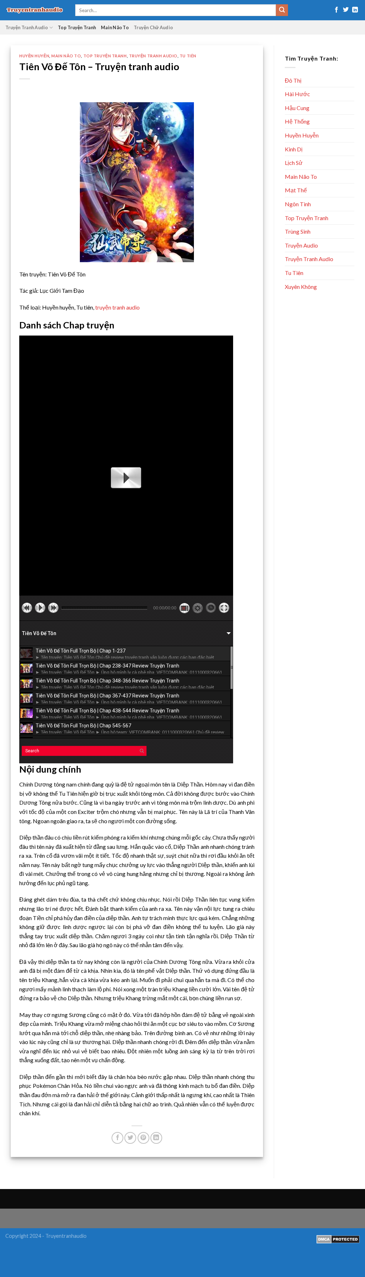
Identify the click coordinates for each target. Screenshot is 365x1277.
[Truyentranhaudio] (35, 10)
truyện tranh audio (117, 307)
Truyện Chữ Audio (153, 27)
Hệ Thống (297, 121)
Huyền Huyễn (34, 55)
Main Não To (115, 27)
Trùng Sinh (297, 231)
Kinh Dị (294, 149)
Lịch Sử (294, 162)
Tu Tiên (188, 55)
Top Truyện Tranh (77, 27)
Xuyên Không (301, 286)
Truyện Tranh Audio (26, 27)
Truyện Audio (301, 245)
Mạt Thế (296, 190)
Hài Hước (297, 93)
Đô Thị (293, 80)
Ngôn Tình (298, 204)
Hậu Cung (297, 107)
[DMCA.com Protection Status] (338, 1238)
